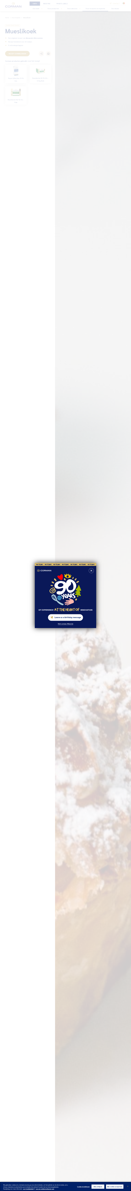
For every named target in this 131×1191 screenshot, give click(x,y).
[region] (65, 1186)
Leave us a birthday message (68, 617)
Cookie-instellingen (83, 1186)
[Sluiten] (127, 1186)
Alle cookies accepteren (114, 1186)
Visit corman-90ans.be (65, 624)
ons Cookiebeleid (28, 1189)
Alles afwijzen (98, 1186)
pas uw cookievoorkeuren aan (45, 1189)
